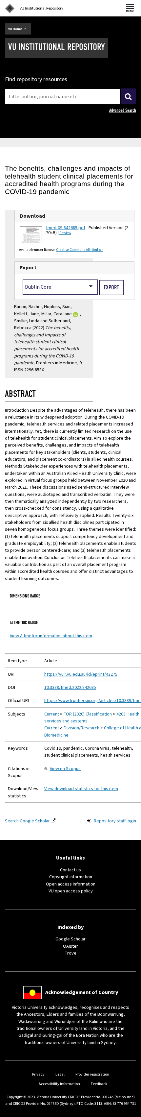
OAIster (70, 946)
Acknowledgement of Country (81, 992)
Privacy (38, 1074)
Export (28, 268)
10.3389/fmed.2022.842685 (70, 687)
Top (129, 1111)
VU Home (15, 29)
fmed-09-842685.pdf (65, 227)
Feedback (99, 1084)
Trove (70, 953)
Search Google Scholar (27, 820)
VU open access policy (71, 890)
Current (51, 714)
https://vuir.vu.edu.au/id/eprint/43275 (80, 674)
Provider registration (92, 1074)
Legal (60, 1074)
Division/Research (81, 727)
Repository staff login (115, 820)
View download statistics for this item (81, 788)
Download (32, 216)
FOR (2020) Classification (88, 714)
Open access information (70, 884)
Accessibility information (59, 1084)
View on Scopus (65, 768)
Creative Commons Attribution (79, 250)
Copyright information (70, 876)
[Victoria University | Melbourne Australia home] (10, 8)
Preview (65, 233)
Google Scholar (70, 938)
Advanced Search (122, 110)
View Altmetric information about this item (51, 635)
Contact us (70, 869)
